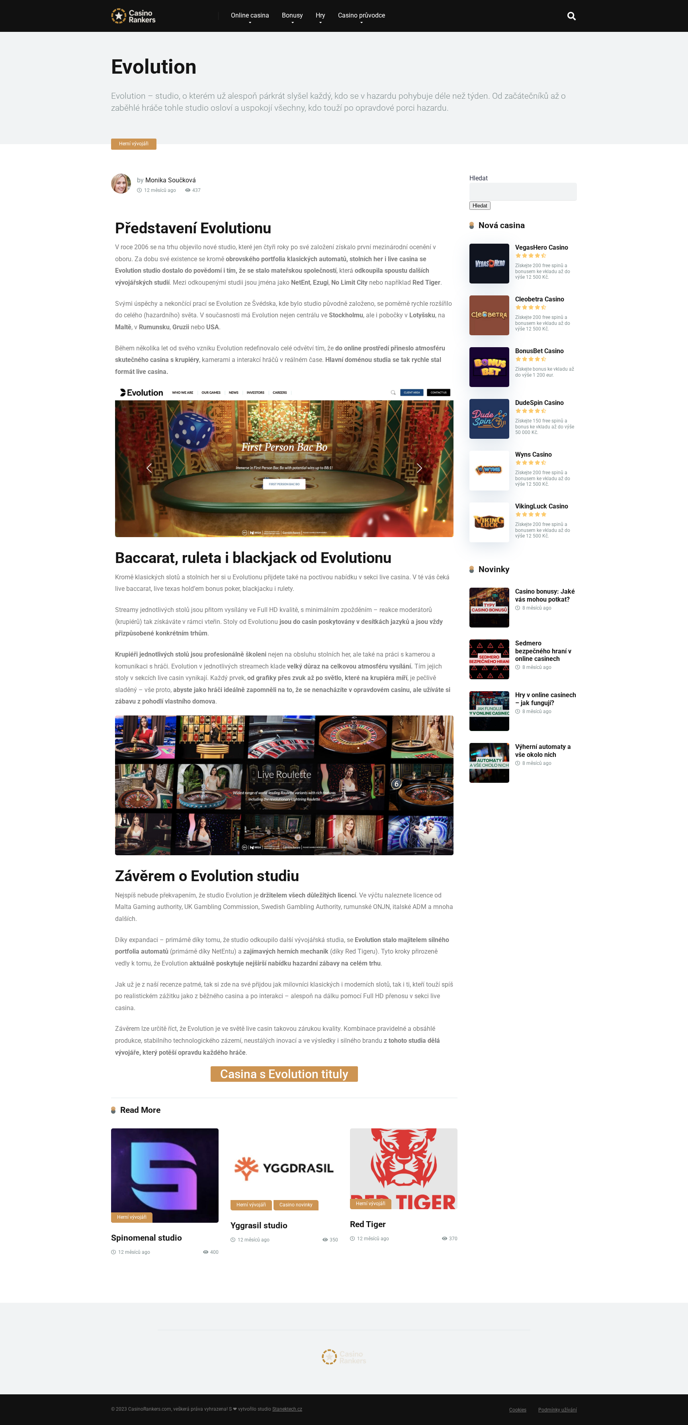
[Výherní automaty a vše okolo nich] (489, 780)
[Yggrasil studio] (284, 1169)
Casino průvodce (361, 15)
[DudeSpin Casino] (489, 436)
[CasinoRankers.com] (133, 13)
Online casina (250, 15)
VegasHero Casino (541, 247)
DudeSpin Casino (539, 403)
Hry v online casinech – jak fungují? (545, 698)
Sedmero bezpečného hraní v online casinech (543, 650)
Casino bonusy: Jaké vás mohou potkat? (545, 595)
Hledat (478, 178)
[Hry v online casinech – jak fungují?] (489, 729)
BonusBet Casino (539, 351)
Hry (320, 15)
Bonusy (292, 15)
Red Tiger (368, 1224)
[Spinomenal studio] (165, 1175)
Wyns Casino (533, 454)
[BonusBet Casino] (489, 385)
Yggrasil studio (259, 1225)
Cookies (517, 1410)
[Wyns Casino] (489, 488)
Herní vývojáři (134, 144)
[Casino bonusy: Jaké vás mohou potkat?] (489, 625)
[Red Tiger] (403, 1168)
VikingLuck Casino (541, 506)
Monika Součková (170, 180)
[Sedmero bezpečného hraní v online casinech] (489, 677)
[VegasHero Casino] (489, 281)
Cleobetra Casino (539, 299)
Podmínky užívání (557, 1410)
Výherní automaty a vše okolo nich (543, 750)
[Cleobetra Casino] (489, 333)
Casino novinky (296, 1205)
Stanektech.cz (287, 1409)
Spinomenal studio (146, 1238)
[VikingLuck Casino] (489, 540)
